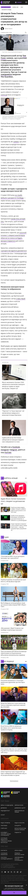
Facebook (16, 447)
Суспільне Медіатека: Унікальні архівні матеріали (6, 840)
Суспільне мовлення (4, 853)
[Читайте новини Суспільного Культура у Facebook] (2, 872)
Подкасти (18, 832)
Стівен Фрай (20, 299)
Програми (4, 825)
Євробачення (19, 805)
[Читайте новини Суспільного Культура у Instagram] (14, 872)
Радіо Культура (19, 822)
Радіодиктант (5, 810)
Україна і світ (15, 7)
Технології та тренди (6, 9)
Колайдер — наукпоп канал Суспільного (6, 834)
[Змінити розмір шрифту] (25, 32)
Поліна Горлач (8, 28)
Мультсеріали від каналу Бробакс (20, 829)
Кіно (22, 7)
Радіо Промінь (5, 822)
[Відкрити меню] (26, 2)
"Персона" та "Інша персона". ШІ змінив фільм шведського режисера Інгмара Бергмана (13, 413)
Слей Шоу (4, 828)
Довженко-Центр (20, 808)
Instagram (5, 450)
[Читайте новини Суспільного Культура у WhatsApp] (17, 872)
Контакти (4, 850)
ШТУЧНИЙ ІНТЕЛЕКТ (6, 7)
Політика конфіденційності (7, 858)
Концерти (18, 825)
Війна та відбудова (7, 805)
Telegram (13, 450)
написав (4, 95)
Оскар (3, 815)
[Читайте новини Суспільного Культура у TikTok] (20, 872)
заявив (16, 142)
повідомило (6, 74)
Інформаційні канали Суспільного (19, 859)
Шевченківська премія (19, 811)
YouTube (8, 452)
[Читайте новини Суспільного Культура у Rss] (11, 872)
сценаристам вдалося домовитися (14, 251)
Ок (14, 892)
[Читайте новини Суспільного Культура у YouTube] (5, 872)
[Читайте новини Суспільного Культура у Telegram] (8, 872)
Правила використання (19, 853)
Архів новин (18, 850)
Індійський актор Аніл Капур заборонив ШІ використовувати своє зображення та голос (13, 440)
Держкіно (4, 808)
